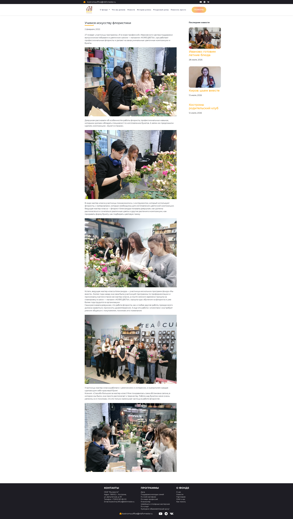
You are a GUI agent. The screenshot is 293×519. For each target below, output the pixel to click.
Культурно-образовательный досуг (155, 509)
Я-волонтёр (145, 502)
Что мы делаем (118, 10)
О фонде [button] (104, 10)
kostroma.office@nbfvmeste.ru (101, 2)
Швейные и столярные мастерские (155, 504)
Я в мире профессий (149, 499)
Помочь (199, 10)
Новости (131, 10)
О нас (178, 492)
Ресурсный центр (161, 10)
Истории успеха (144, 10)
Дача (143, 492)
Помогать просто (178, 10)
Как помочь (181, 502)
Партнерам (181, 497)
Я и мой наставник (148, 497)
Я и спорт (145, 506)
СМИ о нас (180, 499)
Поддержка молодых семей (152, 494)
